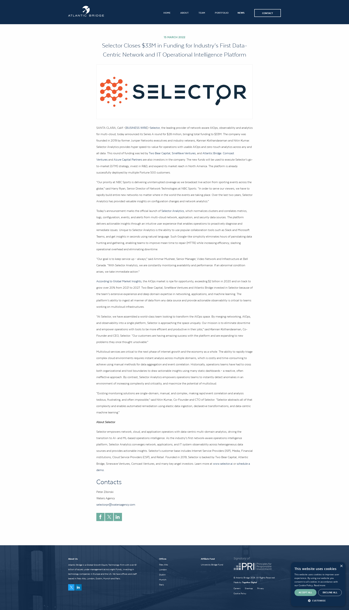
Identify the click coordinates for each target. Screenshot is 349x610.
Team (201, 12)
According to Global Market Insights (118, 281)
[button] (318, 600)
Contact (267, 13)
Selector (155, 127)
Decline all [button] (330, 592)
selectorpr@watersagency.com (115, 504)
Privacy (260, 588)
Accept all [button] (305, 592)
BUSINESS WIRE (136, 127)
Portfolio (221, 12)
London (163, 569)
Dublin (162, 574)
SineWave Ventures (184, 153)
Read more (320, 585)
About (184, 12)
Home (167, 12)
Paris (161, 584)
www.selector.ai (223, 463)
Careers (237, 588)
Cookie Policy (240, 593)
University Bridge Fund (212, 564)
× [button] (341, 566)
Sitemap (249, 588)
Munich (162, 579)
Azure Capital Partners (128, 159)
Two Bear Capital (159, 153)
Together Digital (249, 582)
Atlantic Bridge (211, 153)
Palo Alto (163, 564)
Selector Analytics (172, 210)
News (241, 12)
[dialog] (318, 584)
